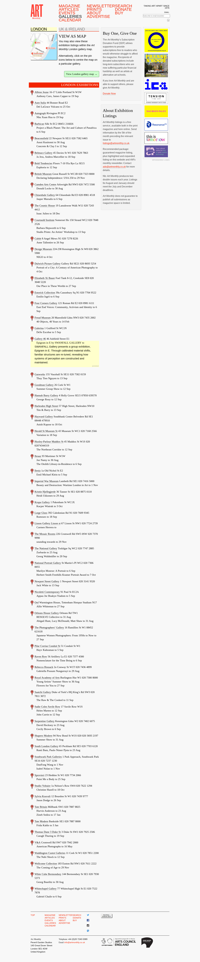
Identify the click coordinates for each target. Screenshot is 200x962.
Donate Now (109, 93)
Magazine (69, 5)
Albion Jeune (42, 92)
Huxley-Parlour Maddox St (49, 441)
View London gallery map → (81, 74)
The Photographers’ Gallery (49, 627)
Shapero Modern (43, 735)
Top (33, 915)
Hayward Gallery (44, 416)
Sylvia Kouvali (43, 796)
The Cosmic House (45, 205)
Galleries (70, 16)
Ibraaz (38, 456)
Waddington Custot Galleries (50, 853)
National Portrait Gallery (48, 562)
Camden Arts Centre (45, 184)
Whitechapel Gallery (46, 888)
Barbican (39, 123)
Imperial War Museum (47, 481)
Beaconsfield (41, 138)
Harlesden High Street (46, 406)
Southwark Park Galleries (48, 756)
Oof (37, 602)
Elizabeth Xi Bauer (45, 278)
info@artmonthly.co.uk (74, 942)
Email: (166, 12)
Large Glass (41, 512)
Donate (123, 9)
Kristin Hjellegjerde (45, 491)
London (39, 29)
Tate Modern (41, 821)
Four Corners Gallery (46, 303)
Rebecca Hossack (44, 667)
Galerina (39, 328)
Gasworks (40, 374)
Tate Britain (41, 806)
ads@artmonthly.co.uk (114, 166)
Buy (119, 12)
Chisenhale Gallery (45, 195)
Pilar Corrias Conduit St (47, 646)
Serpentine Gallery (44, 721)
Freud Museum (43, 317)
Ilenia (38, 470)
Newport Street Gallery (47, 581)
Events (67, 12)
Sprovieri (39, 775)
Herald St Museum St (46, 431)
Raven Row (41, 656)
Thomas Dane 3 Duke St (48, 831)
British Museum (43, 173)
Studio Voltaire (43, 785)
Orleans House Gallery (47, 613)
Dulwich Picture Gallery (47, 263)
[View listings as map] (44, 47)
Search (123, 5)
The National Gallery (46, 548)
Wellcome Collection (46, 863)
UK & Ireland (72, 29)
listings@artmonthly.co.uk (116, 143)
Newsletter (100, 5)
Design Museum (43, 249)
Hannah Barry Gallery (46, 395)
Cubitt (38, 238)
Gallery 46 (40, 338)
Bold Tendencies (43, 163)
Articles (69, 9)
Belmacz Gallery (43, 152)
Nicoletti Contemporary (47, 591)
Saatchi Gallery (43, 692)
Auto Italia (40, 102)
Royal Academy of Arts (47, 677)
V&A (37, 842)
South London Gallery (46, 746)
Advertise (98, 16)
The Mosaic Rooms (45, 533)
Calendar (70, 19)
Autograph (40, 113)
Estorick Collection (45, 292)
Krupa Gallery (42, 502)
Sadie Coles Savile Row (47, 706)
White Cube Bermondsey (48, 874)
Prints (94, 9)
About (94, 12)
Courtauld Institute (44, 220)
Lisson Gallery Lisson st (47, 523)
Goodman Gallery (44, 384)
